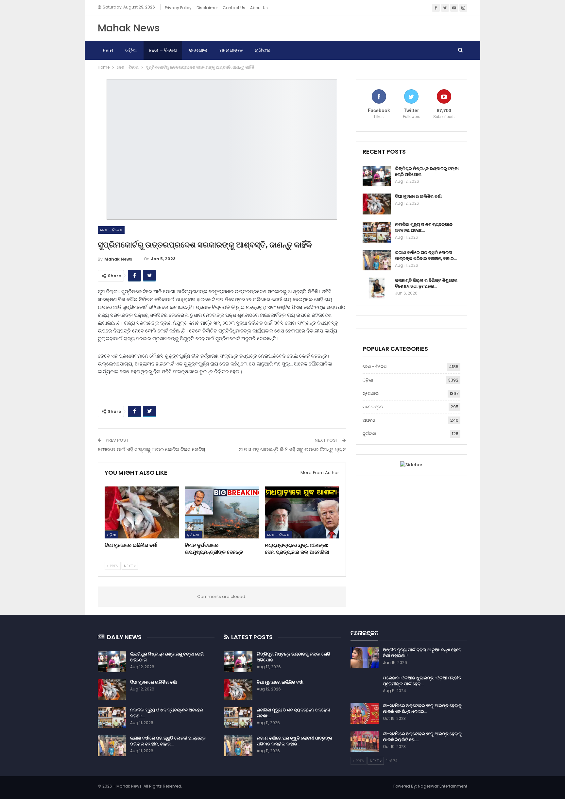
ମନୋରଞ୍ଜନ (231, 50)
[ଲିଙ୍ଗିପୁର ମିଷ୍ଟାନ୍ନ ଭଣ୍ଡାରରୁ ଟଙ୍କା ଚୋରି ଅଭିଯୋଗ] (377, 176)
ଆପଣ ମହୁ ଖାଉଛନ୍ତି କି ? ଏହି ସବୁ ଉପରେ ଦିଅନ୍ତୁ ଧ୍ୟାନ (292, 449)
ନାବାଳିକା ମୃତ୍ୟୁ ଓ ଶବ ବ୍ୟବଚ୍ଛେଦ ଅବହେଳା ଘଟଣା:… (424, 227)
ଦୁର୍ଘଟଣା (193, 534)
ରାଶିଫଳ (262, 50)
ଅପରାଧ (369, 420)
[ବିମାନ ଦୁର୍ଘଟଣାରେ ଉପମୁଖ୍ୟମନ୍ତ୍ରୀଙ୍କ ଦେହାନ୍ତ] (222, 512)
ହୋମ (108, 50)
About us (259, 7)
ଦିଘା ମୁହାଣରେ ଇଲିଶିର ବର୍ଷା (418, 196)
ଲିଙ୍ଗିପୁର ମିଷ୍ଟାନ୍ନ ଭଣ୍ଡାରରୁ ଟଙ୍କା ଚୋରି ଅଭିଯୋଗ (427, 171)
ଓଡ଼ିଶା (131, 50)
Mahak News (129, 28)
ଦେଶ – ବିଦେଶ (163, 50)
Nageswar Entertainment (442, 786)
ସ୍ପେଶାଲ (198, 50)
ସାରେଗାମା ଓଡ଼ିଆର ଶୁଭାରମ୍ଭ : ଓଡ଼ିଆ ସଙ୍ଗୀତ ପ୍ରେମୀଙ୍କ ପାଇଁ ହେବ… (422, 681)
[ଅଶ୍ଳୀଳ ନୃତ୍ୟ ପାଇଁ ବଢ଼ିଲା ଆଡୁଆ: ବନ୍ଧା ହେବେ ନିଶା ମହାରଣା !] (365, 657)
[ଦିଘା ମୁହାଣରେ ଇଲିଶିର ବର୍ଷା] (142, 512)
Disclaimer (207, 7)
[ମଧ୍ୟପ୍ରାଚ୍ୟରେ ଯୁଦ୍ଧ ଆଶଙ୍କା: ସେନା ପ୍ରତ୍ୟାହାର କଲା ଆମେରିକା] (302, 512)
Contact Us (234, 7)
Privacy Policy (178, 7)
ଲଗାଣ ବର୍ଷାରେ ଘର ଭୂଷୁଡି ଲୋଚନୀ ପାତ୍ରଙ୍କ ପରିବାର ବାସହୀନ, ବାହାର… (426, 255)
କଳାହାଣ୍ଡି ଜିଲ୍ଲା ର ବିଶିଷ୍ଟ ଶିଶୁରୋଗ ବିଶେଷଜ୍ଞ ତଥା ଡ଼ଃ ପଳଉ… (426, 283)
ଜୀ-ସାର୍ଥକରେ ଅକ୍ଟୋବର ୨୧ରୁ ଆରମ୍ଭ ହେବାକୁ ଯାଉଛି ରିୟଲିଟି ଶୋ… (422, 737)
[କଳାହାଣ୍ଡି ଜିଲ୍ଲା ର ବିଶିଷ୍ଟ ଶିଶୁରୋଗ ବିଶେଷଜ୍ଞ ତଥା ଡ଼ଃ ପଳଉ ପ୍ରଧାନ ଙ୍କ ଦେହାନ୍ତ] (377, 288)
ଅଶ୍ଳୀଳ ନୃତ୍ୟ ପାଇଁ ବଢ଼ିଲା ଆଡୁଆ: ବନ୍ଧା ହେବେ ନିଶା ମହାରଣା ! (422, 653)
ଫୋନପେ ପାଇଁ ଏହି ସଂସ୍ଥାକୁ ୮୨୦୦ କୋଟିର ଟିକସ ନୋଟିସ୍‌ (151, 449)
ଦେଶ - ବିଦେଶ (111, 229)
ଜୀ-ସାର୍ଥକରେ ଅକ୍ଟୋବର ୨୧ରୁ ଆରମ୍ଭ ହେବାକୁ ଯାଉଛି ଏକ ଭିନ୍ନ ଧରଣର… (422, 709)
